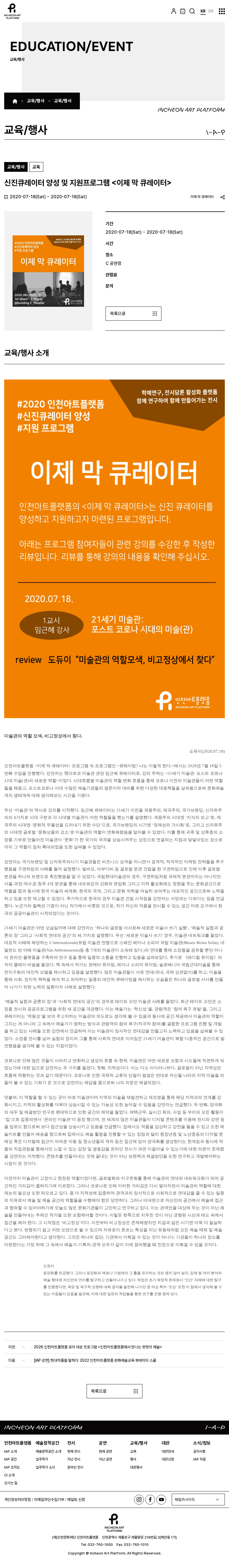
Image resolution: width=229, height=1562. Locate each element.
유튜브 (161, 1500)
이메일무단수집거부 (49, 1499)
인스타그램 (139, 1500)
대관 (166, 1443)
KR (203, 11)
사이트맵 (222, 11)
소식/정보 (202, 1443)
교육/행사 (138, 1443)
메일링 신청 (76, 1499)
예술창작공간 (47, 1443)
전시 (71, 1443)
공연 (103, 1443)
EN (210, 11)
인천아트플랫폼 (18, 1443)
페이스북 (150, 1500)
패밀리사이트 (185, 1499)
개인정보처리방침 (17, 1499)
